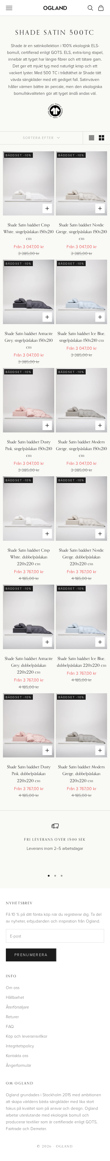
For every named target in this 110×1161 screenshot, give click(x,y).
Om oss (12, 987)
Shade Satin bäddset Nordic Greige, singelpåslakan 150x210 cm (81, 231)
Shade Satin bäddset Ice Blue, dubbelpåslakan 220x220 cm (81, 662)
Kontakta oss (17, 1055)
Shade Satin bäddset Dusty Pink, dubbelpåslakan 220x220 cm (28, 773)
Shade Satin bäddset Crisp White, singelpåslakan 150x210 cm (29, 231)
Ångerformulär (18, 1065)
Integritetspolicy (20, 1046)
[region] (55, 843)
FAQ (10, 1026)
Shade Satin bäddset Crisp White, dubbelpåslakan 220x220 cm (29, 557)
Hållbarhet (15, 997)
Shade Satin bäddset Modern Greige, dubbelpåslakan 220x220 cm (81, 773)
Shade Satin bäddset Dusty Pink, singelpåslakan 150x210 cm (28, 448)
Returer (12, 1016)
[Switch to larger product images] (91, 138)
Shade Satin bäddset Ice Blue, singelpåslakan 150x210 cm (81, 337)
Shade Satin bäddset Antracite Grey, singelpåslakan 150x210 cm (29, 340)
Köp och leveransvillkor (26, 1036)
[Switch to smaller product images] (101, 138)
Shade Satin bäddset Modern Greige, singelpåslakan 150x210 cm (81, 448)
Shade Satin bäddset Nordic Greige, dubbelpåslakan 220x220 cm (81, 557)
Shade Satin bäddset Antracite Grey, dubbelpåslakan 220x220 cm (29, 665)
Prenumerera (31, 954)
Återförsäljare (17, 1007)
